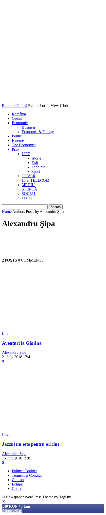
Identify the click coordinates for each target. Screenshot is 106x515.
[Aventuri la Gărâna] (53, 329)
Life (5, 333)
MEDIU (28, 185)
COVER (28, 176)
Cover (7, 434)
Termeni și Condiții (27, 475)
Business (28, 127)
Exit (35, 163)
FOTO (27, 198)
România (19, 114)
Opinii (17, 118)
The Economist (23, 145)
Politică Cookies (24, 471)
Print (15, 149)
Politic (17, 136)
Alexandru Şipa (14, 352)
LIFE (26, 154)
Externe (18, 140)
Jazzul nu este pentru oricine (30, 444)
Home (7, 211)
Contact (18, 480)
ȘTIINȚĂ (29, 189)
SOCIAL (29, 193)
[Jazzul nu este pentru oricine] (53, 430)
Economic (20, 123)
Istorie (36, 158)
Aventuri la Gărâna (22, 343)
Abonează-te (12, 511)
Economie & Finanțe (38, 132)
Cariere (17, 488)
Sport (36, 171)
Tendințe (38, 167)
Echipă (17, 484)
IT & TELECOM (35, 180)
